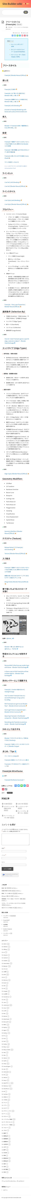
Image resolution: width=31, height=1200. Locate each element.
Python (5, 1044)
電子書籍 (6, 1169)
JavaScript (6, 1005)
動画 (5, 1133)
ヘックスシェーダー (23, 807)
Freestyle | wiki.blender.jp (12, 105)
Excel (5, 983)
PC (4, 1035)
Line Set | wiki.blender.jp (12, 182)
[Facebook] (12, 35)
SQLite (5, 1058)
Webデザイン (7, 1083)
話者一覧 (6, 888)
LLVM (5, 1010)
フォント (6, 1127)
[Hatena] (20, 35)
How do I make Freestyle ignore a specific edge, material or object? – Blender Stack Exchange (17, 341)
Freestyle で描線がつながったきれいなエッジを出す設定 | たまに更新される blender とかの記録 (17, 144)
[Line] (17, 35)
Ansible (5, 960)
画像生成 (6, 1161)
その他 (5, 1100)
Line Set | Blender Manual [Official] (15, 186)
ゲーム (5, 1113)
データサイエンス (8, 1122)
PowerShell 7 (6, 920)
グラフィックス (7, 1111)
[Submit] (25, 12)
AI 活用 (8, 804)
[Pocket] (22, 35)
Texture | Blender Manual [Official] (15, 553)
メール (4, 855)
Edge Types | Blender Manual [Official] (16, 474)
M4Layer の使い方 (7, 896)
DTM (5, 974)
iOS (4, 999)
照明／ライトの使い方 (9, 893)
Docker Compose (7, 929)
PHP (5, 1041)
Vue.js (5, 1080)
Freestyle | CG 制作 (10, 89)
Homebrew (6, 997)
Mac (5, 1013)
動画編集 (6, 1138)
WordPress (6, 1088)
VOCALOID (6, 1072)
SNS (5, 1052)
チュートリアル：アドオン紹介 (9, 816)
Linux (5, 1008)
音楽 (5, 1172)
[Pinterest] (25, 35)
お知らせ (6, 1097)
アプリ (5, 1105)
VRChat (5, 1077)
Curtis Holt (22, 804)
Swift (5, 1061)
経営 (5, 1164)
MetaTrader (6, 1019)
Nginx (5, 1030)
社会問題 (5, 924)
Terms (10, 875)
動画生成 (6, 1136)
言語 (5, 1166)
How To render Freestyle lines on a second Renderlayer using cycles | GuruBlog (15, 698)
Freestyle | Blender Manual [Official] (15, 75)
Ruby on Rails (7, 1049)
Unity (5, 1063)
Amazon (6, 955)
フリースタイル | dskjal (11, 756)
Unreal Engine (7, 1066)
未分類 (5, 1152)
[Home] (6, 27)
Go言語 (5, 994)
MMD (5, 1024)
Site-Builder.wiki (12, 4)
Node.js (5, 1033)
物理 (5, 1155)
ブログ (5, 1130)
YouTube (6, 1094)
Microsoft (6, 1022)
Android (5, 958)
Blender (10, 27)
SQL (5, 1055)
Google (5, 991)
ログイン (5, 1190)
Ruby (5, 1047)
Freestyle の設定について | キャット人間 (16, 760)
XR (4, 1091)
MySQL (5, 1027)
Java (5, 1002)
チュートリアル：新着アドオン (23, 812)
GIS (4, 985)
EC (4, 977)
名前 (3, 848)
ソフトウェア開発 (8, 1119)
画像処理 (6, 1158)
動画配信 (6, 1141)
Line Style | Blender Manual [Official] (16, 204)
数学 (5, 1150)
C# (4, 969)
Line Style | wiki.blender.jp (13, 200)
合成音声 (6, 1144)
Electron (6, 980)
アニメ (5, 1102)
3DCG (5, 944)
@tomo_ (9, 638)
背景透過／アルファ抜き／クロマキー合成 (13, 899)
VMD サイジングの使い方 (9, 907)
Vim (4, 1069)
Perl (5, 1038)
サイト (3, 862)
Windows (6, 1086)
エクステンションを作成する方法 (9, 808)
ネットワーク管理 (8, 1125)
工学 (5, 1147)
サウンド (6, 1116)
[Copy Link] (27, 35)
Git (4, 988)
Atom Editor (6, 963)
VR (4, 1074)
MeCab (5, 1016)
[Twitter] (15, 35)
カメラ (5, 1108)
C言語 (5, 971)
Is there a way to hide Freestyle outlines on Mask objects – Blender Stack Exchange (16, 673)
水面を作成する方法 (8, 891)
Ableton (5, 946)
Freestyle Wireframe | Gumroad (14, 780)
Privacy (7, 875)
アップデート (9, 916)
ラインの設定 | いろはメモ (12, 162)
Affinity (5, 949)
